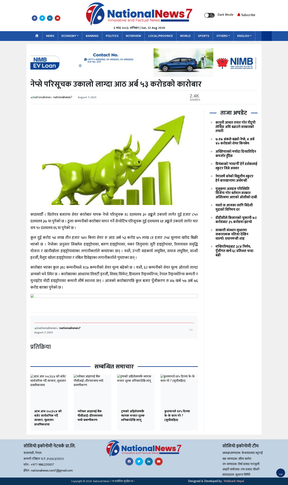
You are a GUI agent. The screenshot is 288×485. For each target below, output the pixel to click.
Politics (112, 36)
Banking (92, 36)
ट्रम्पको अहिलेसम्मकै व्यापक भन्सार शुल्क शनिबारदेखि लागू (133, 416)
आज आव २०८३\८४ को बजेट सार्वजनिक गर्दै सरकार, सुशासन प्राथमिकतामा (48, 418)
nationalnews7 (62, 97)
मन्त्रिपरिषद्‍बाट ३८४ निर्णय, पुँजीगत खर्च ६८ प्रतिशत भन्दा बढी (234, 251)
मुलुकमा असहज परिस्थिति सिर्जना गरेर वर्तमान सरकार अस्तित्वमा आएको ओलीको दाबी (236, 193)
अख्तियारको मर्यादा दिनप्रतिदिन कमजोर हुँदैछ (236, 154)
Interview (133, 36)
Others (222, 36)
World (185, 36)
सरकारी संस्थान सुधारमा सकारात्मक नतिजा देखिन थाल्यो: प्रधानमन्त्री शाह (232, 234)
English (243, 36)
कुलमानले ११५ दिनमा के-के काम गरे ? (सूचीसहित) (177, 416)
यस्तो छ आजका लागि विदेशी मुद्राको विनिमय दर (234, 207)
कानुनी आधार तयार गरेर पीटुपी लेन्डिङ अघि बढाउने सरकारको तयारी (235, 127)
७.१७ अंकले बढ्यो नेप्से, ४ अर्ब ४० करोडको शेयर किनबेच (235, 141)
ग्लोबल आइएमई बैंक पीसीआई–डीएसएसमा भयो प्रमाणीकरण (90, 416)
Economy (69, 36)
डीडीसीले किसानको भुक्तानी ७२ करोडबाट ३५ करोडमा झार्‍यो (236, 220)
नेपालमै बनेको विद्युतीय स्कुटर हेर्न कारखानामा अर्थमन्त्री (234, 178)
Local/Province (160, 36)
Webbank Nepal (234, 481)
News (50, 36)
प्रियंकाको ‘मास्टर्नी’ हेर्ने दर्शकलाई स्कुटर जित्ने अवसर (236, 166)
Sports (203, 36)
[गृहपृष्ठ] (37, 36)
